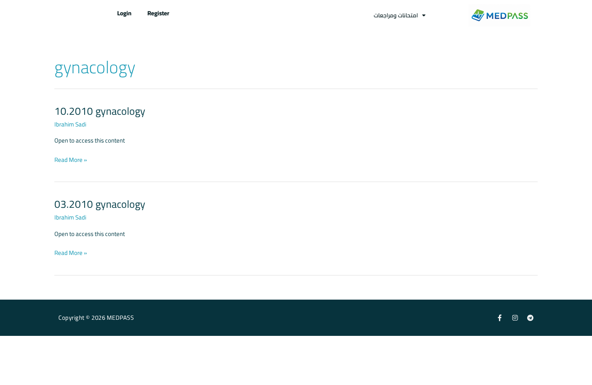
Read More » (70, 160)
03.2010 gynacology (99, 204)
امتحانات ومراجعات (396, 15)
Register (158, 13)
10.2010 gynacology (99, 111)
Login (124, 13)
